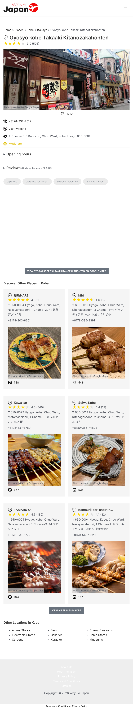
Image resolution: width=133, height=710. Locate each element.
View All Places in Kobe (66, 610)
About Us (66, 667)
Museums (96, 639)
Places (19, 30)
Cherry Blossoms (101, 630)
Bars (54, 630)
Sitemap (66, 686)
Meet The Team (66, 671)
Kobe (30, 30)
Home (7, 30)
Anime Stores (21, 630)
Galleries (57, 635)
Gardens (17, 639)
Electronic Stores (23, 635)
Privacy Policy (66, 676)
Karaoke (56, 639)
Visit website (17, 128)
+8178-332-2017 (20, 121)
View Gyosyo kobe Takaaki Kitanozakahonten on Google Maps (66, 271)
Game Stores (98, 635)
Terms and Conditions (66, 681)
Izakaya (42, 30)
